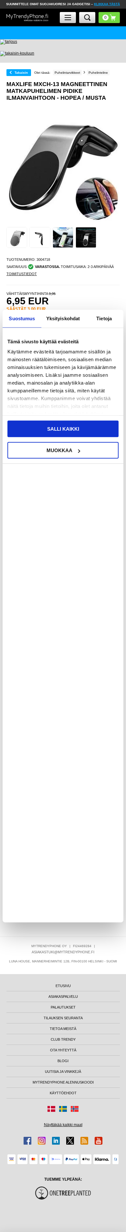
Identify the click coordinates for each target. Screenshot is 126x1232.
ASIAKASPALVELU (63, 996)
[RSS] (84, 1141)
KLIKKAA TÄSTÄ (107, 4)
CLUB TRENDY (63, 1039)
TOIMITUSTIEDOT (21, 274)
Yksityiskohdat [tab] (63, 318)
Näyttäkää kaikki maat (63, 1125)
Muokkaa (59, 450)
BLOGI (63, 1061)
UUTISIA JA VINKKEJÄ (63, 1071)
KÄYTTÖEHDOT (63, 1093)
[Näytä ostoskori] (109, 17)
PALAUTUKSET (63, 1007)
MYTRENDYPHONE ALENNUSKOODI (63, 1082)
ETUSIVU (63, 986)
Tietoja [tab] (104, 318)
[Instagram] (42, 1141)
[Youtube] (98, 1141)
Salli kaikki (63, 428)
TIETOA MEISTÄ (63, 1029)
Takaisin (21, 72)
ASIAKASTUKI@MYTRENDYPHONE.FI (63, 952)
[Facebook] (27, 1141)
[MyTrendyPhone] (27, 17)
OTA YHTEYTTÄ (63, 1050)
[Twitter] (70, 1141)
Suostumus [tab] (22, 318)
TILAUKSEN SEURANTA (63, 1018)
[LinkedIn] (56, 1141)
